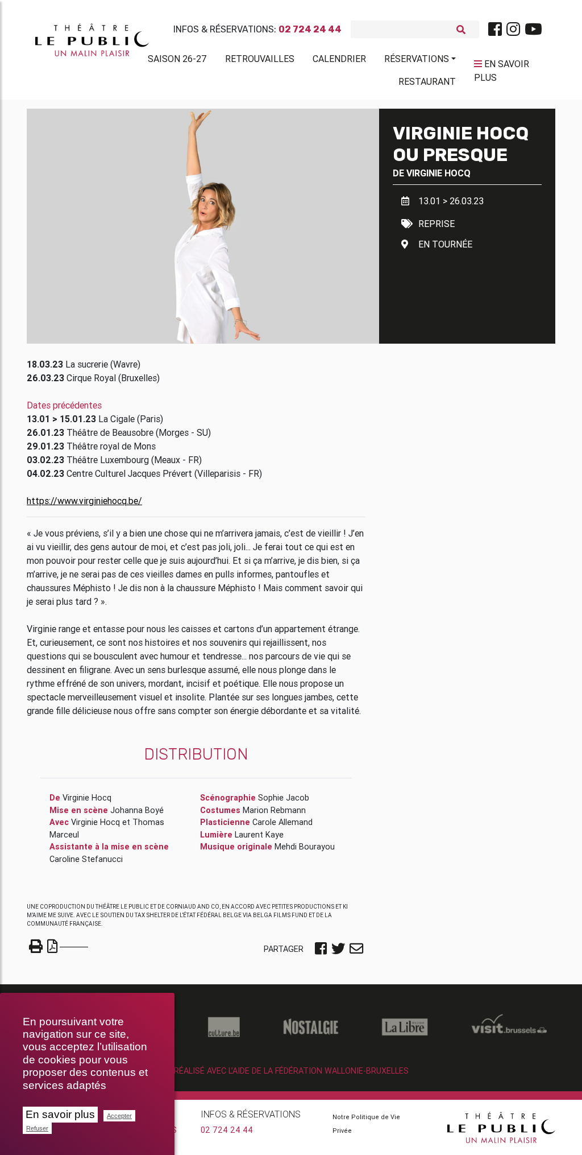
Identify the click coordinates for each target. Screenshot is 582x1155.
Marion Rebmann (274, 810)
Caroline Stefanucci (86, 859)
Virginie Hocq (438, 173)
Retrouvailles (259, 58)
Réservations (416, 58)
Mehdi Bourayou (305, 847)
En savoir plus (60, 1114)
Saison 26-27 (177, 58)
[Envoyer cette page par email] (356, 949)
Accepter (119, 1115)
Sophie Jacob (283, 798)
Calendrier (339, 58)
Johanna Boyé (137, 810)
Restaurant (427, 81)
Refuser (37, 1128)
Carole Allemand (282, 822)
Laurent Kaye (259, 835)
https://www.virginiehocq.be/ (84, 500)
